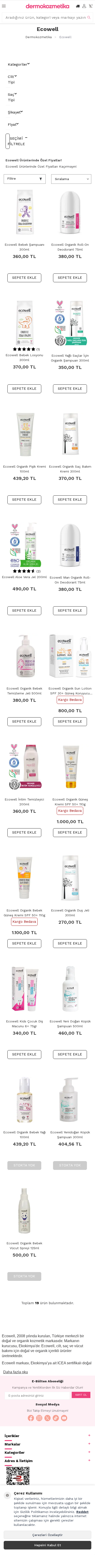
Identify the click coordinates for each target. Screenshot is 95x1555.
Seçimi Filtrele (9, 141)
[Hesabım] (84, 6)
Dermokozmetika (38, 37)
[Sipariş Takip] (78, 6)
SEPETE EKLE (24, 278)
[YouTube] (64, 1418)
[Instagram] (39, 1418)
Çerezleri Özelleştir (47, 1535)
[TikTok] (56, 1418)
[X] (47, 1418)
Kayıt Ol (81, 1394)
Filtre (11, 178)
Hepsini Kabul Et (47, 1545)
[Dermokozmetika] (47, 6)
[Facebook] (31, 1418)
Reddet (82, 1512)
